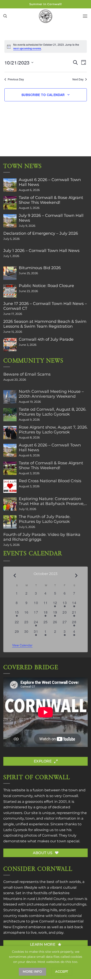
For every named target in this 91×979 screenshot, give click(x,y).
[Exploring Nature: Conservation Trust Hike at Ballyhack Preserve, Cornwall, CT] (10, 504)
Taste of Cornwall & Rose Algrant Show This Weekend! (51, 200)
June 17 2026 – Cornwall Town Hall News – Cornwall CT (45, 306)
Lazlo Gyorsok (15, 830)
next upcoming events (27, 48)
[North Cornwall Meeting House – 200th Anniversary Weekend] (10, 396)
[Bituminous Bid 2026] (10, 273)
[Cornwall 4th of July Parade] (10, 344)
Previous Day (16, 79)
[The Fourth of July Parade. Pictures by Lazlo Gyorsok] (10, 522)
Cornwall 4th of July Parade (46, 339)
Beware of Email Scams (27, 374)
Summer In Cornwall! (45, 4)
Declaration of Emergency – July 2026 (40, 233)
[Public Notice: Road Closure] (10, 291)
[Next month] (76, 575)
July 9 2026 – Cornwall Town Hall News (51, 218)
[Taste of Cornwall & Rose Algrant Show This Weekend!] (10, 203)
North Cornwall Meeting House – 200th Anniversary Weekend (51, 394)
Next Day (77, 79)
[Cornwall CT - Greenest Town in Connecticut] (45, 16)
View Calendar (22, 645)
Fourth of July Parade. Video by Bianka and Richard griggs (41, 537)
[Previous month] (14, 575)
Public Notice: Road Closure (46, 285)
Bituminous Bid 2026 (40, 267)
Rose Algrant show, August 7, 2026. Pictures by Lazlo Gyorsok (53, 430)
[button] (5, 16)
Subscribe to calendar (43, 95)
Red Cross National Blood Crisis (50, 480)
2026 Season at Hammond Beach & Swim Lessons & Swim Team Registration (44, 324)
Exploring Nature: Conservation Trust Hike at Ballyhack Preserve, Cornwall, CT (51, 501)
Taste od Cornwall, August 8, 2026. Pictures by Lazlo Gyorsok (52, 412)
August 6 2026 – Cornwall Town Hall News (50, 182)
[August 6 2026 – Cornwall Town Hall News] (10, 185)
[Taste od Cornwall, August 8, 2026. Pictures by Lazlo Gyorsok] (10, 414)
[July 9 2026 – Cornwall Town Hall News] (10, 220)
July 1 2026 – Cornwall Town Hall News (41, 250)
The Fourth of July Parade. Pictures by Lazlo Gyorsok (44, 519)
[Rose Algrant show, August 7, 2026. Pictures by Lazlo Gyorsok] (10, 432)
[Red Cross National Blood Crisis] (10, 486)
